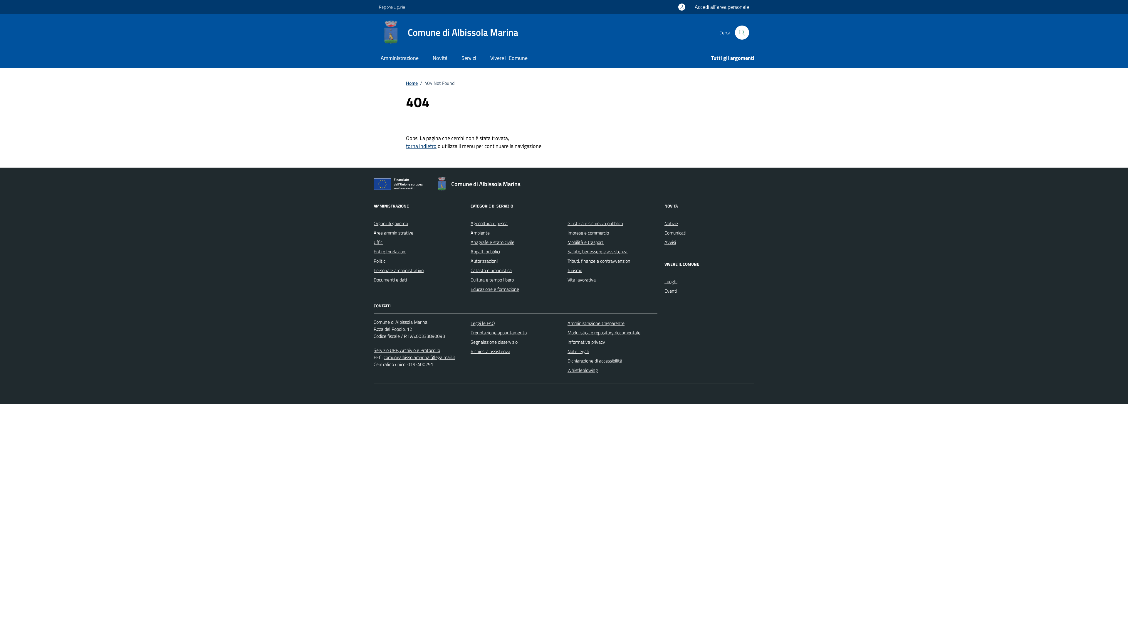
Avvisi (670, 242)
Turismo (575, 270)
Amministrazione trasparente (596, 323)
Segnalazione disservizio (494, 341)
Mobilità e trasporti (586, 242)
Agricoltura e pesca (489, 223)
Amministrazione (400, 58)
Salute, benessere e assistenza (597, 251)
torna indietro (421, 146)
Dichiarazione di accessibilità (595, 360)
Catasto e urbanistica (491, 270)
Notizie (671, 223)
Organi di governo (391, 223)
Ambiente (480, 232)
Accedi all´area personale (722, 7)
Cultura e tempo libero (492, 279)
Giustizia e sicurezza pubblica (595, 223)
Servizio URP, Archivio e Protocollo (407, 350)
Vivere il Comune (509, 58)
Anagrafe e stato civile (492, 242)
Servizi (468, 58)
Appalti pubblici (485, 251)
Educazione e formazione (495, 289)
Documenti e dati (390, 279)
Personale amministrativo (399, 270)
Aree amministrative (393, 232)
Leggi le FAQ (483, 323)
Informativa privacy (586, 341)
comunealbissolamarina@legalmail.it (419, 357)
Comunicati (675, 232)
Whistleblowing (583, 370)
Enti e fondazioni (390, 251)
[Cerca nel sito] (742, 33)
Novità (440, 58)
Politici (380, 260)
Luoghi (670, 281)
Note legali (578, 351)
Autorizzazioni (484, 260)
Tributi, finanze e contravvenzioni (599, 260)
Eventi (670, 290)
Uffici (378, 242)
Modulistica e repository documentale (604, 332)
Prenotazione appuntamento (499, 332)
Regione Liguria (392, 7)
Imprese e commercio (588, 232)
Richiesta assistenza (490, 351)
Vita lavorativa (582, 279)
